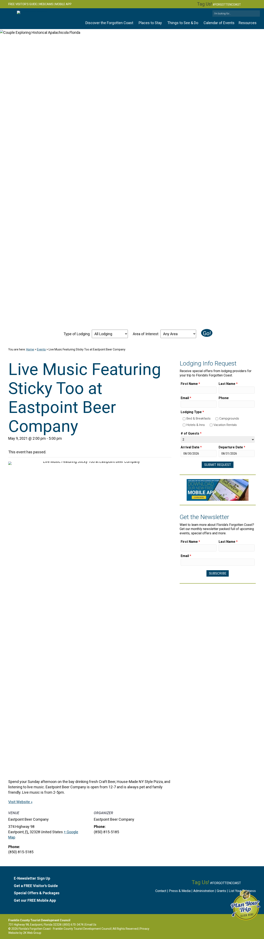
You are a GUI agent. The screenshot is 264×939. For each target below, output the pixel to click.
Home (30, 349)
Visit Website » (20, 802)
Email (186, 398)
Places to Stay (150, 23)
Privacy (144, 928)
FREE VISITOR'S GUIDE (22, 4)
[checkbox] (184, 418)
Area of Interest (145, 334)
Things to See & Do (182, 23)
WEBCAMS (46, 4)
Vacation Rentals (225, 425)
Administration (203, 891)
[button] (256, 13)
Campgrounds (229, 418)
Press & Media (180, 891)
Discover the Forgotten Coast (109, 23)
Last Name (228, 384)
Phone (224, 398)
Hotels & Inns (195, 425)
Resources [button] (248, 23)
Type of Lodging (77, 334)
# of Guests (191, 433)
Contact (160, 891)
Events (41, 349)
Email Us (90, 924)
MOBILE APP (63, 4)
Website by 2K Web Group (24, 932)
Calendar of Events (219, 23)
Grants (221, 891)
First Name (190, 384)
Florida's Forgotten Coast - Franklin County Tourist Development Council (65, 928)
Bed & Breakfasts (198, 418)
